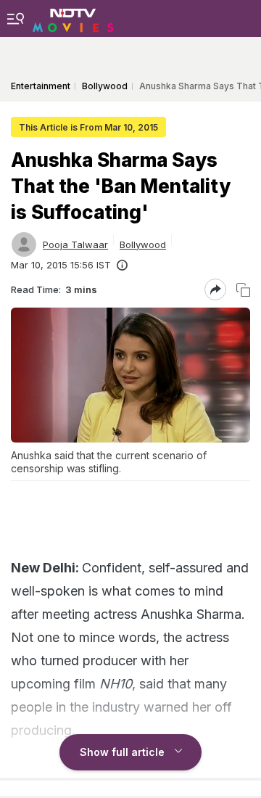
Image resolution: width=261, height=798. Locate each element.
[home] (73, 18)
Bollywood (143, 244)
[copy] (243, 290)
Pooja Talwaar (75, 244)
